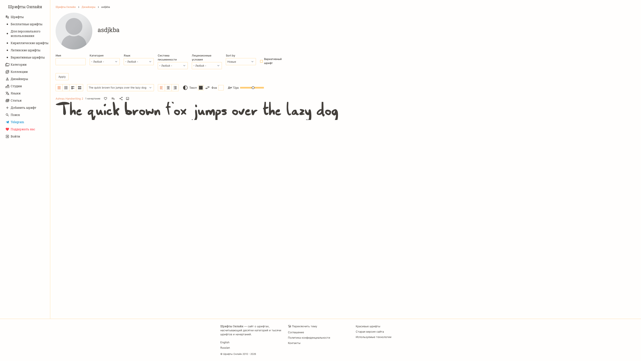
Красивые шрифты (368, 326)
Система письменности (167, 57)
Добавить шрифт (23, 108)
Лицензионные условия (201, 57)
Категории (19, 64)
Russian (225, 347)
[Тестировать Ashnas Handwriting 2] (127, 98)
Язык (127, 55)
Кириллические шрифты (29, 43)
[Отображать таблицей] (79, 87)
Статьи (16, 100)
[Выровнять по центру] (168, 87)
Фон (214, 87)
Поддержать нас (23, 129)
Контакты (294, 343)
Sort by (230, 55)
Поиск (15, 115)
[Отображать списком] (59, 87)
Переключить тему (304, 326)
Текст (193, 87)
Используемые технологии (373, 337)
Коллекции (19, 72)
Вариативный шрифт (273, 61)
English (224, 342)
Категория (96, 55)
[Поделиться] (121, 98)
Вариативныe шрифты (28, 57)
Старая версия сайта (370, 331)
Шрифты (17, 17)
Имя (58, 55)
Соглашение (296, 332)
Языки (16, 93)
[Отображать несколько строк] (72, 87)
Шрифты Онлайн (25, 6)
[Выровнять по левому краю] (161, 87)
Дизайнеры (19, 79)
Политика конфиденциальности (309, 337)
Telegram (17, 122)
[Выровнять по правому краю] (175, 87)
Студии (16, 86)
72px (236, 87)
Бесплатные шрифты (26, 24)
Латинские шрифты (25, 50)
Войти (15, 136)
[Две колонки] (66, 87)
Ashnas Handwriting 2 (69, 98)
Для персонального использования (25, 33)
